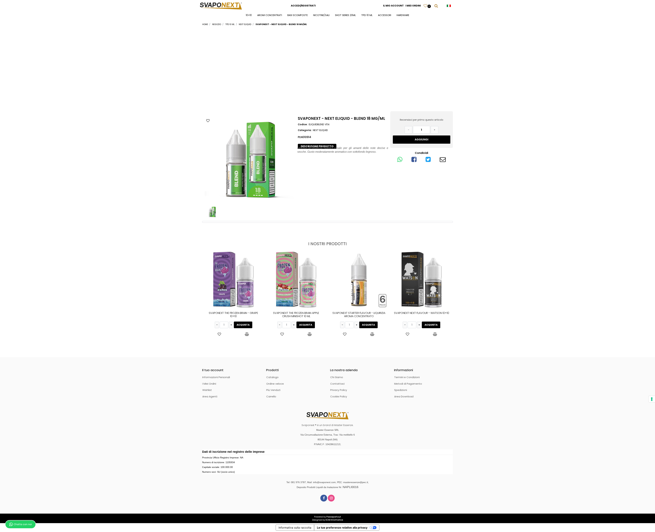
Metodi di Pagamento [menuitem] (408, 383)
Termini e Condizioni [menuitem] (407, 377)
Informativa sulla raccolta (295, 527)
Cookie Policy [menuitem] (338, 396)
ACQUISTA (243, 324)
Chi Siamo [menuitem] (336, 377)
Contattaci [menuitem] (337, 383)
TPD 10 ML (230, 24)
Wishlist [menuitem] (207, 390)
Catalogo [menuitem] (272, 377)
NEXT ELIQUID (245, 24)
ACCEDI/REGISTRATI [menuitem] (303, 5)
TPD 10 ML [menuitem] (367, 15)
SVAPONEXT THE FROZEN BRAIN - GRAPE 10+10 (233, 314)
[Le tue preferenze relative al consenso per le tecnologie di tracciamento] (652, 399)
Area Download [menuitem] (403, 396)
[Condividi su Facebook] (414, 161)
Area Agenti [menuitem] (209, 396)
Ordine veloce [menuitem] (275, 383)
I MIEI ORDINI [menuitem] (413, 5)
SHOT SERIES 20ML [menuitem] (345, 15)
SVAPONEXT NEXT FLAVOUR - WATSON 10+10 (421, 313)
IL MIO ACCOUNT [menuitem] (393, 5)
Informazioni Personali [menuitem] (216, 377)
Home (205, 24)
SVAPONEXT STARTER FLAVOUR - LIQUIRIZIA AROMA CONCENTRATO (358, 314)
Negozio (216, 24)
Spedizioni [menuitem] (400, 390)
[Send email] (443, 161)
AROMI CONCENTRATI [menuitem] (269, 15)
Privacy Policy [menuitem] (338, 390)
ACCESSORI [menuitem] (384, 15)
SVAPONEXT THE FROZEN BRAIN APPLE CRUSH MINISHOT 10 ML (296, 314)
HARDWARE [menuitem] (403, 15)
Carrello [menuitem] (271, 396)
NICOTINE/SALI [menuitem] (321, 15)
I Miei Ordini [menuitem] (209, 383)
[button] (249, 160)
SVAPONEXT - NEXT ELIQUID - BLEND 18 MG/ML (281, 24)
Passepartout (333, 516)
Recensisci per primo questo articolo (421, 119)
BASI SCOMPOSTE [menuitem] (297, 15)
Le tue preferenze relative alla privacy (342, 527)
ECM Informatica (334, 519)
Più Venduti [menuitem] (273, 390)
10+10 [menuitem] (249, 15)
